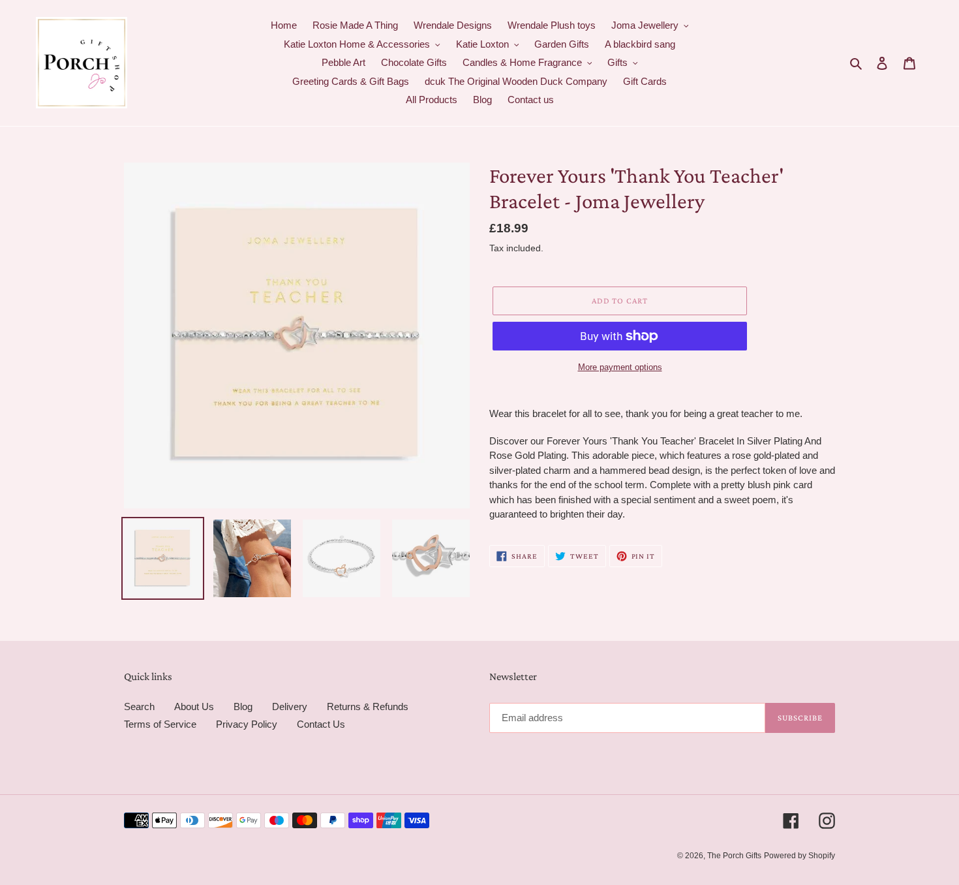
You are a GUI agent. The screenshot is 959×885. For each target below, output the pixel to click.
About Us (194, 706)
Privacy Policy (246, 724)
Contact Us (321, 724)
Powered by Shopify (799, 855)
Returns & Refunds (367, 706)
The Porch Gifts (734, 855)
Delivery (289, 706)
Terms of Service (160, 724)
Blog (243, 706)
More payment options (620, 367)
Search (139, 706)
